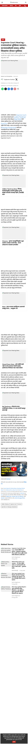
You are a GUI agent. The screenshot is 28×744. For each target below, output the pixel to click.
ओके (14, 742)
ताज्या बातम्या (4, 5)
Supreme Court (13, 504)
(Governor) (4, 123)
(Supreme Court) (21, 115)
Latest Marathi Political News (10, 488)
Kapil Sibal (4, 507)
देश (15, 5)
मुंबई (20, 5)
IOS (2, 495)
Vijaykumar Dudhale (9, 80)
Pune (16, 490)
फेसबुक (7, 496)
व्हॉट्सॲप (3, 498)
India (14, 490)
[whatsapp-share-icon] (2, 90)
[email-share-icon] (15, 90)
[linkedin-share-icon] (12, 90)
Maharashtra (9, 490)
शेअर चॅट (17, 496)
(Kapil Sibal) (17, 119)
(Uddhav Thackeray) (20, 117)
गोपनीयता (20, 738)
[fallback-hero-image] (6, 550)
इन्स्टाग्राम (13, 496)
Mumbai (20, 490)
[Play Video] (14, 469)
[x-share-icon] (5, 90)
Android (22, 493)
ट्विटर (10, 496)
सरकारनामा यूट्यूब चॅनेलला (20, 498)
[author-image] (2, 79)
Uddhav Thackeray (5, 504)
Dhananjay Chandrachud (8, 127)
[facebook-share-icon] (8, 90)
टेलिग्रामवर (21, 496)
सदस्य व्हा (8, 479)
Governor (19, 504)
